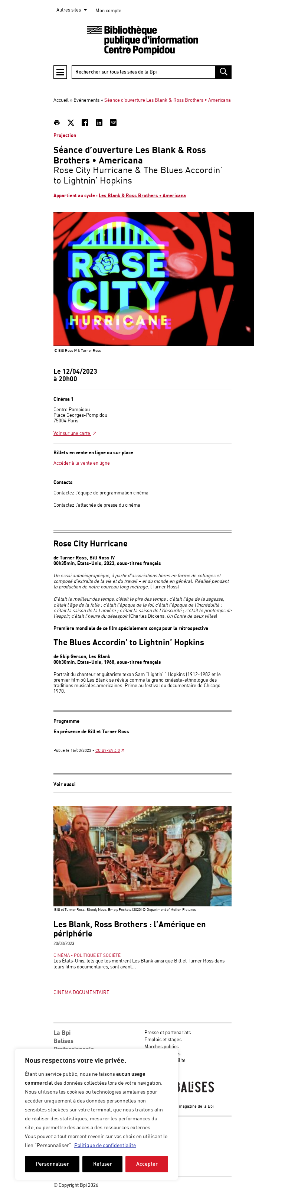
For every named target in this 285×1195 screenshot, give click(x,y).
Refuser (102, 1164)
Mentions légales (162, 1054)
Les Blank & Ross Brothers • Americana (142, 195)
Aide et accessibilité (165, 1060)
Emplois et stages (162, 1039)
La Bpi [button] (62, 1033)
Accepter (147, 1164)
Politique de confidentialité (105, 1145)
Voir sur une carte (72, 433)
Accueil (61, 100)
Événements (86, 100)
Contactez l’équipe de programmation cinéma (100, 493)
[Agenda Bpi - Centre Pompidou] (142, 40)
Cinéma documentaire (81, 992)
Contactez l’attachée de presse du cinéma (96, 505)
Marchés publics (161, 1047)
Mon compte (108, 11)
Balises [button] (63, 1041)
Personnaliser (52, 1164)
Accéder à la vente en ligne (81, 463)
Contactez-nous (160, 1067)
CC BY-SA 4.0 (107, 751)
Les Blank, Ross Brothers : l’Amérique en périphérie (129, 929)
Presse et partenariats (167, 1032)
